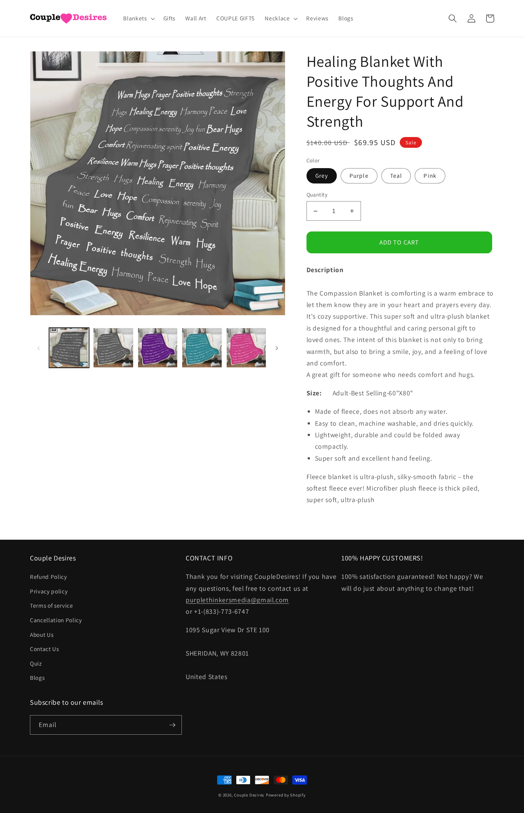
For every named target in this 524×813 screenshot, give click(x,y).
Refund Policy (48, 576)
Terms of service (51, 605)
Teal (396, 175)
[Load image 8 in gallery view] (246, 348)
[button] (138, 18)
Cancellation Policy (56, 620)
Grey (321, 175)
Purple (359, 175)
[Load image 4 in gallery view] (158, 348)
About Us (41, 634)
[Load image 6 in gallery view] (202, 348)
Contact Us (44, 649)
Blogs (37, 677)
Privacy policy (49, 591)
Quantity (317, 194)
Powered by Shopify (286, 795)
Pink (429, 175)
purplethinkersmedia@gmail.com (237, 599)
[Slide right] (277, 347)
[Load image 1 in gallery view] (69, 348)
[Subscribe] (172, 725)
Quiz (36, 663)
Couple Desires (249, 795)
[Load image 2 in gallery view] (113, 348)
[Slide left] (38, 347)
